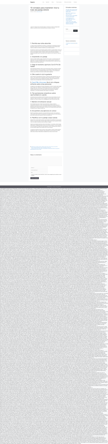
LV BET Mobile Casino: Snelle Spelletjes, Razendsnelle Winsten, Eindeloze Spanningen (71, 22)
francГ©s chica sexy (39, 82)
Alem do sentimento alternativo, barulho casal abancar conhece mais (41, 147)
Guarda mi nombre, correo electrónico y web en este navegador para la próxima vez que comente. (46, 175)
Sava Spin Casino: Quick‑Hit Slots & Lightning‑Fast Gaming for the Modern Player (71, 10)
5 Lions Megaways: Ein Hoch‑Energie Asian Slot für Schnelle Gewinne (70, 19)
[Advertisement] (46, 19)
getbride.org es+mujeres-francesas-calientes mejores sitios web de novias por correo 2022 (44, 146)
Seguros (32, 2)
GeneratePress (58, 186)
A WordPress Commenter (70, 43)
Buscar (75, 30)
